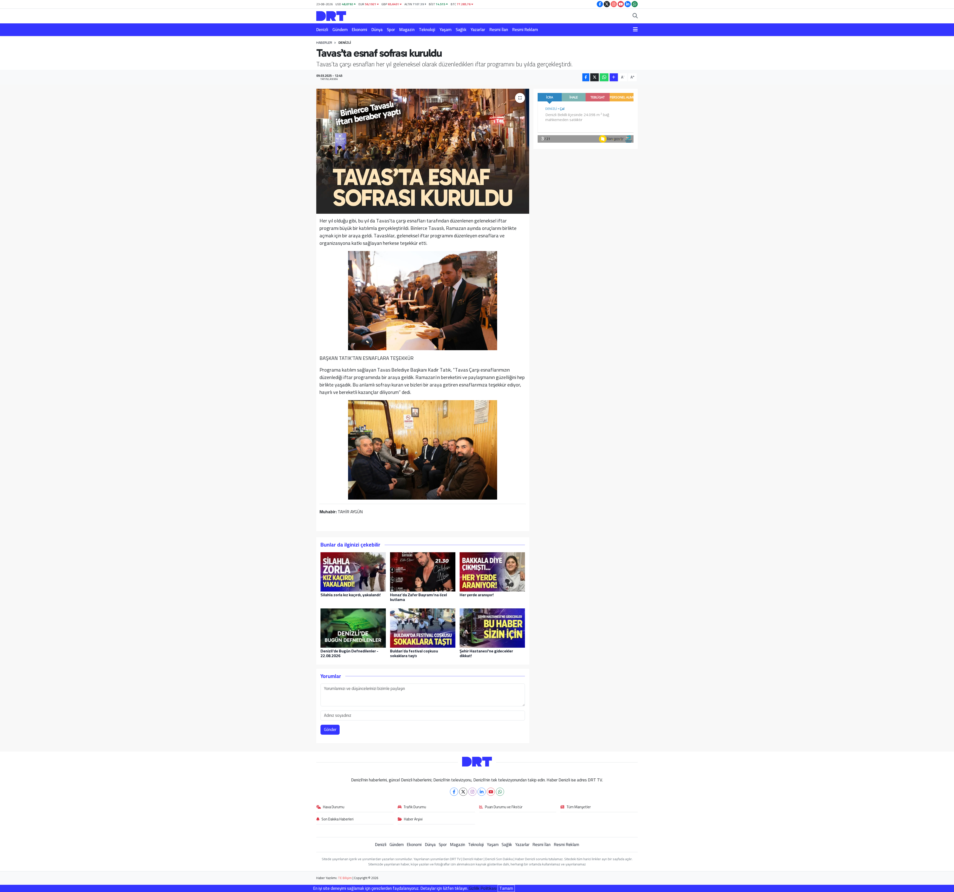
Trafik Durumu (414, 807)
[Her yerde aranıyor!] (492, 571)
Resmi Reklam (525, 30)
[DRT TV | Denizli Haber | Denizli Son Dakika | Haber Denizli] (331, 15)
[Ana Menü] (635, 30)
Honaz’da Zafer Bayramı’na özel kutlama (418, 597)
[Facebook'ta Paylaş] (585, 77)
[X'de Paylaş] (594, 77)
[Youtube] (491, 792)
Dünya (377, 30)
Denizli (322, 30)
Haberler (324, 42)
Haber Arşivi (413, 819)
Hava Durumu (333, 807)
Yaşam (445, 30)
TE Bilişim (345, 878)
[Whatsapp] (500, 792)
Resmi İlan (498, 30)
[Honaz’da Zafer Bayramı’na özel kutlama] (422, 571)
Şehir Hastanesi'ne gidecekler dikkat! (486, 653)
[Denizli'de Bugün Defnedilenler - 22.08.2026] (353, 628)
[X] (463, 792)
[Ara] (635, 16)
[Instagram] (472, 792)
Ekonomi (359, 30)
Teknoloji (427, 30)
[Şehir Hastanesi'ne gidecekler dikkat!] (492, 628)
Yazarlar (478, 30)
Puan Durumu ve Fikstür (503, 807)
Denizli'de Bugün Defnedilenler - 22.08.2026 (349, 653)
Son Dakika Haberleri (337, 819)
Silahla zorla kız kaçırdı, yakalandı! (350, 594)
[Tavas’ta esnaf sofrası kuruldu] (422, 151)
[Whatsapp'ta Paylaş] (604, 77)
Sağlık (461, 30)
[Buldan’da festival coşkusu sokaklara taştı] (422, 628)
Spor (391, 30)
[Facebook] (454, 792)
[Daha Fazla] (614, 77)
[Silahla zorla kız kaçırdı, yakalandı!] (353, 571)
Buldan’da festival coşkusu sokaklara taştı (414, 653)
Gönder (330, 729)
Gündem (340, 30)
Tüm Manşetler (578, 807)
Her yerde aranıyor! (477, 594)
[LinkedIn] (481, 792)
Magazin (407, 30)
